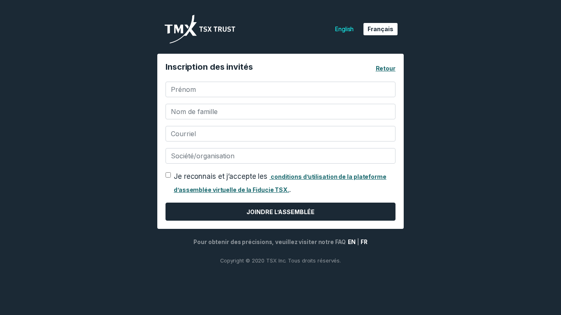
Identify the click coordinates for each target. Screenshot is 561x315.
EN (351, 242)
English (344, 28)
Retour (385, 68)
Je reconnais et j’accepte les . (280, 183)
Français (380, 28)
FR (364, 242)
